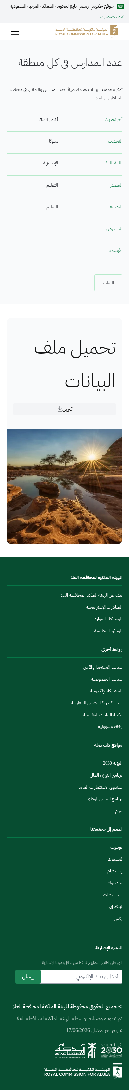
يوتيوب (116, 847)
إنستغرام (115, 870)
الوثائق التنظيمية (108, 630)
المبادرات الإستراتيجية (104, 607)
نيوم (118, 810)
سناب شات (112, 894)
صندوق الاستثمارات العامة (100, 787)
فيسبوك (115, 859)
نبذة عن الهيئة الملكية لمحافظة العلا (91, 595)
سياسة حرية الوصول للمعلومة (96, 702)
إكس (118, 918)
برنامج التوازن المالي (106, 775)
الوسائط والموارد (108, 618)
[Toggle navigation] (15, 32)
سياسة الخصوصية (106, 679)
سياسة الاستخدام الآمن (102, 667)
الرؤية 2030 (112, 763)
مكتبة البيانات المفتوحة (102, 714)
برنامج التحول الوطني (104, 798)
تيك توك (115, 882)
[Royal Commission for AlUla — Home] (87, 31)
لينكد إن (115, 906)
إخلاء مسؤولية (110, 726)
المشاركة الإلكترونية (106, 690)
